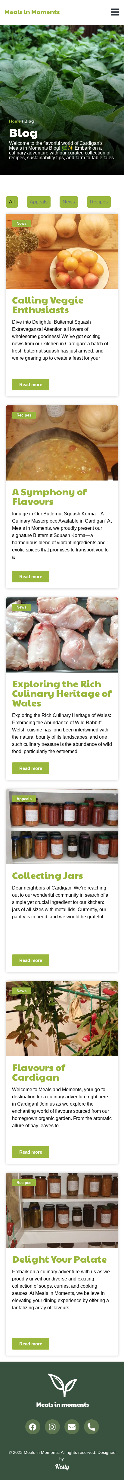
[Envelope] (71, 1426)
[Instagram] (52, 1426)
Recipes (99, 201)
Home (15, 121)
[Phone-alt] (91, 1426)
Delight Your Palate (59, 1258)
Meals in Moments (32, 12)
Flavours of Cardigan (38, 1071)
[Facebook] (32, 1426)
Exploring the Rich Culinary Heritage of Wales (62, 692)
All (12, 201)
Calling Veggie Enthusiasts (48, 304)
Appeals (39, 201)
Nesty (62, 1466)
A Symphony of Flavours (49, 496)
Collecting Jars (47, 875)
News (69, 201)
